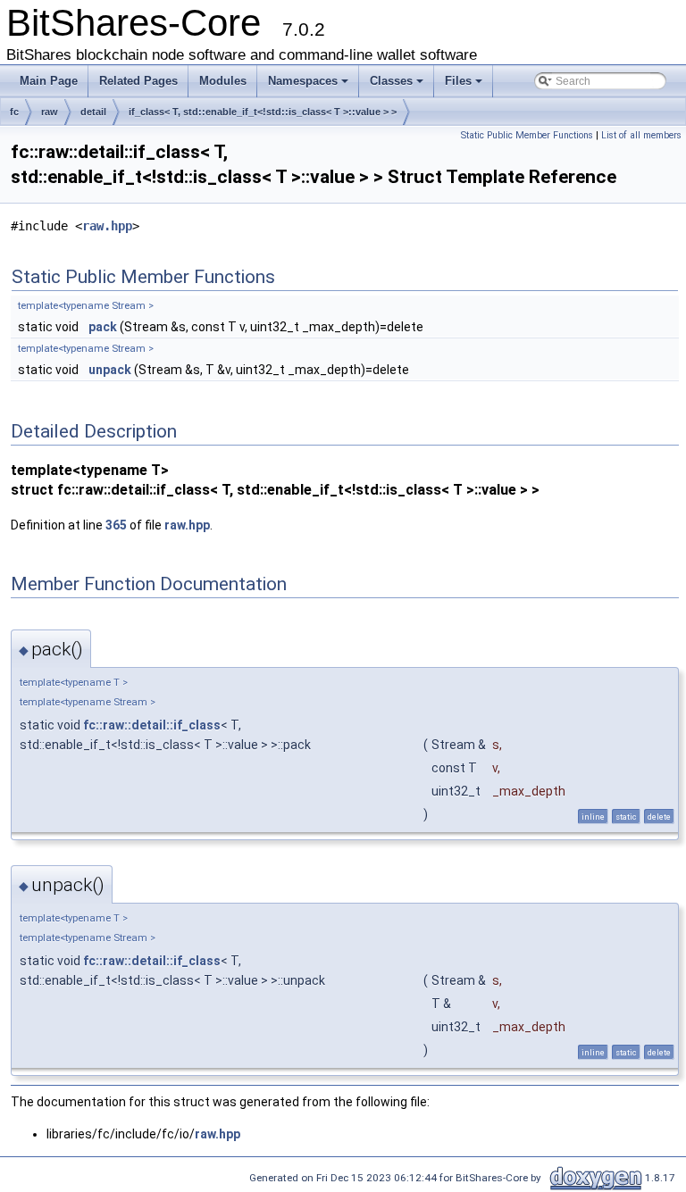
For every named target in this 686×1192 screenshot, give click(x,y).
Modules (223, 81)
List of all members (641, 135)
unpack (109, 370)
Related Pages (138, 81)
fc (14, 111)
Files (458, 81)
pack (102, 327)
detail (93, 111)
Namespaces (303, 81)
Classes (391, 81)
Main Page (49, 81)
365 (116, 525)
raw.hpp (107, 226)
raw (49, 111)
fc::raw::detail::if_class (152, 725)
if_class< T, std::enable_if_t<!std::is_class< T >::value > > (263, 111)
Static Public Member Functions (527, 135)
